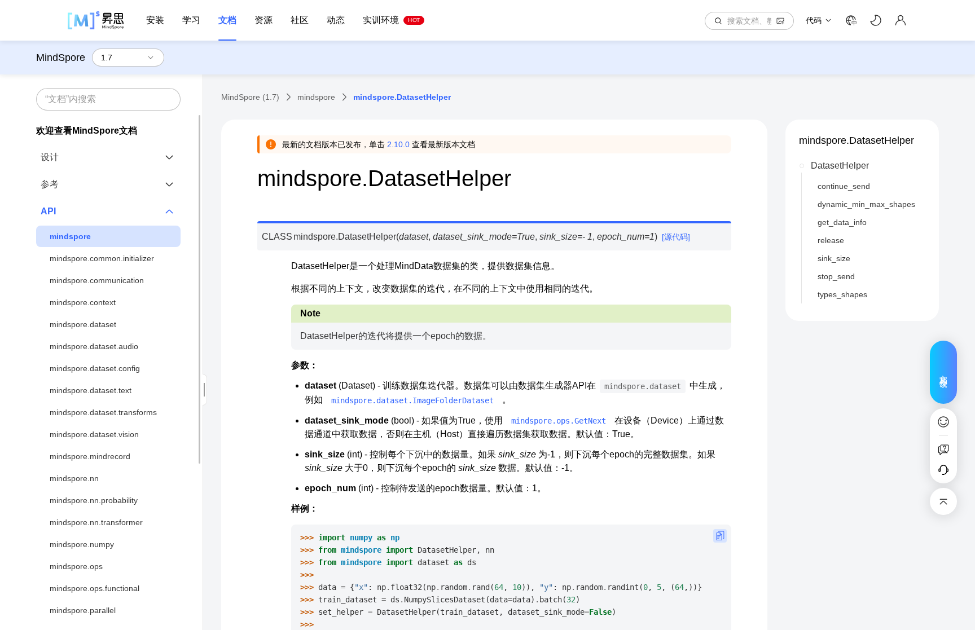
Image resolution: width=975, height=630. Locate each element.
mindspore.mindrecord (90, 456)
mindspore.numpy (82, 544)
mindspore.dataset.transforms (103, 412)
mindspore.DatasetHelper (856, 140)
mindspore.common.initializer (102, 258)
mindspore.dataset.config (95, 368)
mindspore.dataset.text (90, 390)
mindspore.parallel (83, 610)
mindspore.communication (97, 280)
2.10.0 (398, 144)
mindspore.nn (74, 478)
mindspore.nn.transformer (96, 522)
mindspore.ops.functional (94, 588)
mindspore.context (83, 302)
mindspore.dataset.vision (94, 434)
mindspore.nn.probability (94, 500)
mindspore (70, 236)
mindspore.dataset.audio (94, 346)
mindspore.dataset (83, 324)
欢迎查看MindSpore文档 (86, 130)
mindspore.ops (76, 566)
